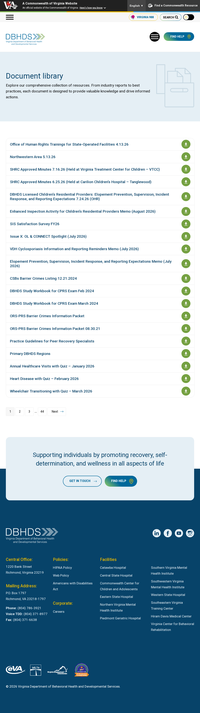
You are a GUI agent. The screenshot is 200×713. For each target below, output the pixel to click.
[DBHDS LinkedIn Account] (157, 533)
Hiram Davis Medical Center (171, 616)
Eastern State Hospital (116, 597)
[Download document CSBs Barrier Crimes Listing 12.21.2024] (185, 278)
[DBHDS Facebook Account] (168, 533)
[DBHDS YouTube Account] (179, 533)
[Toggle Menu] (155, 36)
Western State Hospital (168, 595)
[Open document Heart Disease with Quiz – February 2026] (185, 378)
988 (145, 17)
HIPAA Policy (62, 568)
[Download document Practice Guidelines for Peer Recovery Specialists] (185, 341)
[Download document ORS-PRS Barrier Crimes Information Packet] (185, 316)
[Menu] (10, 17)
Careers (58, 612)
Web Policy (61, 575)
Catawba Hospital (113, 568)
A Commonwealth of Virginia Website (49, 3)
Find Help (177, 36)
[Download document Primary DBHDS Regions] (185, 353)
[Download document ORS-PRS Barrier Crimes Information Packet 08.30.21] (185, 328)
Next (55, 411)
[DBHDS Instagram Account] (190, 533)
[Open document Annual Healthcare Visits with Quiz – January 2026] (185, 366)
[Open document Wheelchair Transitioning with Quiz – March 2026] (185, 391)
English (136, 5)
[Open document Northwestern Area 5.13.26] (185, 156)
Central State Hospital (116, 575)
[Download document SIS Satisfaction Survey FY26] (185, 223)
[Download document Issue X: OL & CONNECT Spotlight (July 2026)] (185, 236)
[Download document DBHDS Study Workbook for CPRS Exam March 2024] (185, 303)
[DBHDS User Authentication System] (35, 671)
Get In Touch (79, 481)
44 (42, 411)
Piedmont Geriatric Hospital (120, 618)
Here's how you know (91, 7)
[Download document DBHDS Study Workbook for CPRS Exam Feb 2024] (185, 291)
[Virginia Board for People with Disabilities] (81, 671)
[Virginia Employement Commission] (57, 671)
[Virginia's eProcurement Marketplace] (15, 671)
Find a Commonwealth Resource (176, 5)
